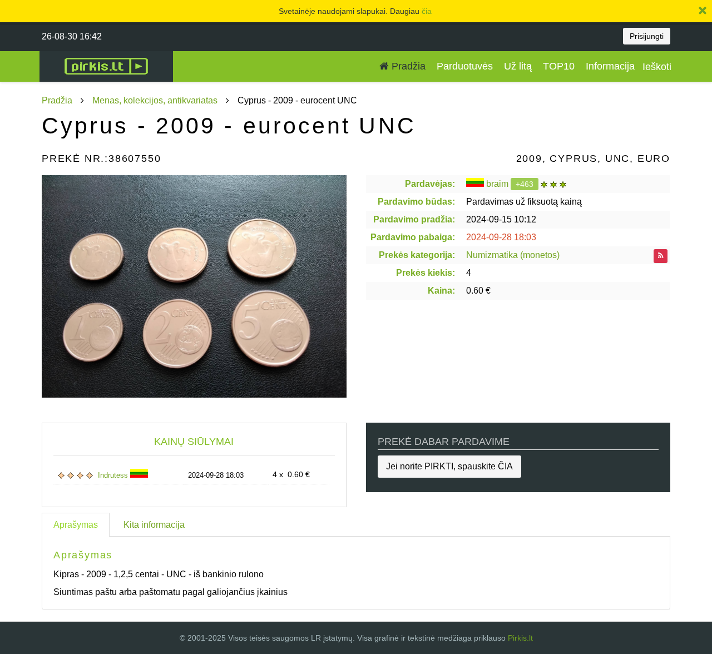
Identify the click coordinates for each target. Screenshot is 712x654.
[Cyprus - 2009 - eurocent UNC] (194, 286)
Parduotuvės (465, 66)
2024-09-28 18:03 (501, 237)
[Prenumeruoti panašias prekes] (661, 256)
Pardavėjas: (430, 184)
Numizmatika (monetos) (513, 255)
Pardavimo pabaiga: (412, 237)
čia (427, 11)
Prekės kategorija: (417, 255)
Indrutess (114, 475)
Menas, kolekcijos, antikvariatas (154, 100)
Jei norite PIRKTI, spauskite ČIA (449, 466)
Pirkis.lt (520, 637)
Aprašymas (75, 524)
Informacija (610, 66)
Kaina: (441, 290)
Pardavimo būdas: (416, 201)
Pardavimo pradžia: (414, 219)
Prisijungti (647, 36)
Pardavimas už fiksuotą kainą (524, 201)
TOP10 (559, 66)
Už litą (518, 66)
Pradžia (407, 66)
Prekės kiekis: (425, 273)
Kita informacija (154, 524)
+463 (524, 184)
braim (497, 184)
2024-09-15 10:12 (501, 219)
